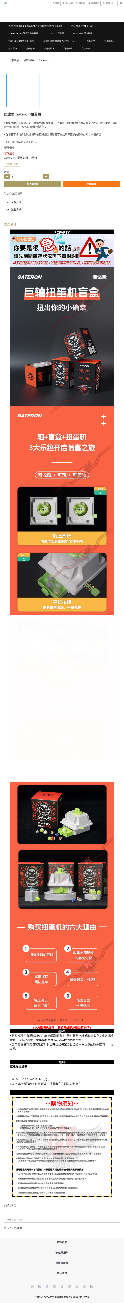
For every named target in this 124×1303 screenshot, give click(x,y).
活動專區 (108, 40)
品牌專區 (29, 60)
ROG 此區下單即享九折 (82, 25)
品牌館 (29, 48)
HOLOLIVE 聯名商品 (82, 33)
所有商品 (91, 40)
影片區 (11, 48)
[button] (62, 202)
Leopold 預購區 (56, 33)
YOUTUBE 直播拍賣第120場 (21, 40)
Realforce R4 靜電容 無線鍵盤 (23, 33)
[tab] (62, 202)
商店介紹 (86, 48)
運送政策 (68, 48)
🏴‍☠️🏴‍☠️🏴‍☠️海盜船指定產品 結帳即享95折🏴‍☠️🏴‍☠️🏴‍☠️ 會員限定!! (35, 25)
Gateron (43, 60)
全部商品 (14, 60)
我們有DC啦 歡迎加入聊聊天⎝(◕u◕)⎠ (60, 40)
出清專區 (48, 48)
